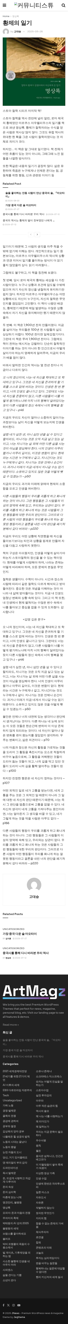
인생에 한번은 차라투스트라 (50, 1185)
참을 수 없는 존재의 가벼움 (49, 1225)
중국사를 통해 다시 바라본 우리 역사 (23, 214)
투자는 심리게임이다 (47, 1258)
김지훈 (8, 938)
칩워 (38, 1242)
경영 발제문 (9, 1110)
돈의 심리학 (9, 1192)
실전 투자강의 (44, 1095)
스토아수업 (42, 1090)
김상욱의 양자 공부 (13, 1131)
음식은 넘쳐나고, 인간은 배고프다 (49, 1157)
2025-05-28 (35, 31)
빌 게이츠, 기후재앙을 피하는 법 (16, 1254)
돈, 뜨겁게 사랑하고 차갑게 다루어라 (16, 1180)
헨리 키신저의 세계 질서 (49, 1277)
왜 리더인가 (42, 1121)
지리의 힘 (41, 1218)
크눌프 (40, 1252)
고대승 (17, 31)
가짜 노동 (8, 1105)
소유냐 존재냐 (44, 1071)
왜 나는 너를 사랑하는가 (49, 1116)
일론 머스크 (42, 1192)
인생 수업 (41, 1178)
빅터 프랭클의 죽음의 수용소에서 (16, 1245)
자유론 (40, 1202)
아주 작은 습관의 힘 (47, 1105)
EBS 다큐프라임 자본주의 (17, 1090)
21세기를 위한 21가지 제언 (16, 1078)
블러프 (6, 1238)
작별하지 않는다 (45, 1207)
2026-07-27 (13, 209)
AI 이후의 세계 (11, 1085)
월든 (38, 1150)
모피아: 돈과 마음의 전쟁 (16, 1212)
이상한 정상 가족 (45, 1173)
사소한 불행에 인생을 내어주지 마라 (16, 1263)
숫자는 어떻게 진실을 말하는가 (49, 1083)
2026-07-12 (54, 214)
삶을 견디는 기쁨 (12, 1275)
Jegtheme (19, 1317)
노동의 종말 (9, 1147)
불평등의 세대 (10, 1228)
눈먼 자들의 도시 (12, 1152)
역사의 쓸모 (42, 1111)
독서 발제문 (9, 1173)
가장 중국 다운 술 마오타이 (20, 205)
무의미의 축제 (10, 1218)
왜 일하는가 (42, 1126)
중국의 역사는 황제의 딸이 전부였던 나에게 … (29, 220)
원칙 (38, 1145)
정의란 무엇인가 (45, 1213)
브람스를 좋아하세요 (14, 1233)
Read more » (11, 1024)
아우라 (40, 1100)
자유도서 (41, 1197)
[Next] (37, 234)
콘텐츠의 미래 (44, 1247)
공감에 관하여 (10, 1121)
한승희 (8, 958)
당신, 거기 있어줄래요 (15, 1157)
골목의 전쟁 (9, 1115)
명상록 (15, 16)
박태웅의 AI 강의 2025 (16, 1223)
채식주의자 (42, 1232)
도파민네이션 (10, 1167)
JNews (15, 1313)
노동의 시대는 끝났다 (15, 1141)
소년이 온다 (9, 1280)
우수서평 (41, 1140)
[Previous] (31, 234)
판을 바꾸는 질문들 (46, 1263)
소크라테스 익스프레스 (49, 1076)
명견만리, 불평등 (12, 1202)
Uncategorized (14, 929)
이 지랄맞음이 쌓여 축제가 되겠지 (49, 1166)
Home (6, 16)
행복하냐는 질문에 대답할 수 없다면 (50, 1270)
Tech (6, 1095)
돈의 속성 (8, 1186)
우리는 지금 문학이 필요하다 (49, 1133)
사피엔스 (8, 1269)
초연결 (40, 1237)
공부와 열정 (9, 1126)
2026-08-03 (13, 201)
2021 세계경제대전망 (15, 1071)
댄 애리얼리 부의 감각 (15, 1162)
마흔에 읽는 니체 (12, 1197)
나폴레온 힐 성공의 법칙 (16, 1136)
